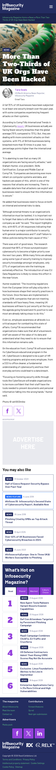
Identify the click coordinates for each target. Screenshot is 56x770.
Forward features (35, 706)
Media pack (7, 724)
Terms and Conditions (12, 759)
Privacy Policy (29, 759)
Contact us (7, 714)
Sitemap (19, 767)
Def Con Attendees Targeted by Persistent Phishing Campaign (36, 622)
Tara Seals (21, 89)
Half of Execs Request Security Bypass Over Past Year (27, 485)
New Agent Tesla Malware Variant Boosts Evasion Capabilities (34, 605)
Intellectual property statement (16, 763)
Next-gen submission (37, 714)
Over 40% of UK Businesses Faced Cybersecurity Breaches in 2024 (24, 538)
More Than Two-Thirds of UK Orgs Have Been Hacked (26, 18)
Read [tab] (10, 591)
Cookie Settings (37, 763)
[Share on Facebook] (7, 411)
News (31, 17)
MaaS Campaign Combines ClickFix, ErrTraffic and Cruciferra (35, 638)
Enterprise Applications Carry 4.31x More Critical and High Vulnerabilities (37, 688)
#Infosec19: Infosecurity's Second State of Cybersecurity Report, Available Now (28, 503)
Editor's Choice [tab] (45, 591)
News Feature (13, 496)
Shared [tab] (22, 591)
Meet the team (8, 710)
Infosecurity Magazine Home (14, 17)
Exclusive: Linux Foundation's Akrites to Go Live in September (36, 671)
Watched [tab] (34, 591)
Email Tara (19, 99)
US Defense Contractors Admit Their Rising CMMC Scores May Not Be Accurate (36, 655)
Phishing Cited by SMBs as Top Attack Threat (26, 520)
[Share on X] (19, 411)
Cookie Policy (8, 767)
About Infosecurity (10, 706)
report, (20, 125)
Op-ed (31, 710)
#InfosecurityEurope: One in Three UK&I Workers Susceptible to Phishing (27, 556)
